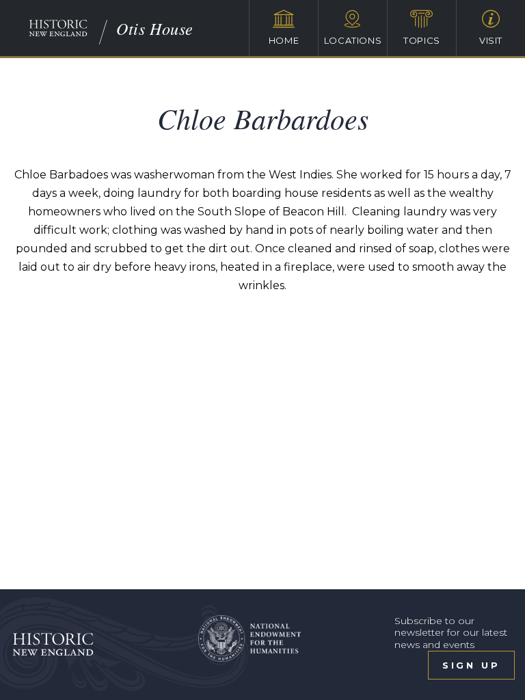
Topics (421, 40)
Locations (353, 40)
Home (284, 40)
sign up (471, 665)
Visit (490, 40)
